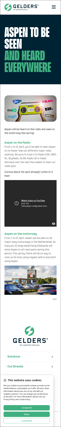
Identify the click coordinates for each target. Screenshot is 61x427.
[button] (54, 7)
